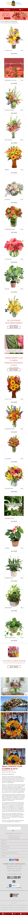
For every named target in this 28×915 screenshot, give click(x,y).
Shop (8, 10)
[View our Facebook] (10, 860)
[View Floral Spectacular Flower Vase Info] (14, 476)
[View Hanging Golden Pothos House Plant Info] (14, 625)
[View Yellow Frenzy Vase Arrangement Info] (14, 307)
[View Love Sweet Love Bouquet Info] (14, 246)
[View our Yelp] (17, 860)
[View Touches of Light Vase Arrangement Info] (14, 38)
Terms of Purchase (14, 909)
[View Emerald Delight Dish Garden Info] (14, 595)
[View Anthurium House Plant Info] (14, 535)
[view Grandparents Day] (14, 19)
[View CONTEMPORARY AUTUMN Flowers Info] (14, 217)
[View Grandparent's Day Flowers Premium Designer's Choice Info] (14, 344)
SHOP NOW (7, 18)
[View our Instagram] (15, 860)
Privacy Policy (4, 909)
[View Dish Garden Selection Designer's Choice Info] (14, 506)
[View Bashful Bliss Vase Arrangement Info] (14, 187)
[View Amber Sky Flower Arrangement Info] (14, 157)
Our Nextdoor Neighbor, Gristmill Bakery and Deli (14, 907)
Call (5, 914)
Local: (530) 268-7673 (14, 871)
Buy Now (14, 53)
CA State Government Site (21, 905)
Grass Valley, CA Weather (6, 905)
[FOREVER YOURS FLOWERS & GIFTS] (14, 6)
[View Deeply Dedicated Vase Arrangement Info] (14, 127)
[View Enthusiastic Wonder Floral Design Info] (14, 97)
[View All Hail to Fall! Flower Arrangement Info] (14, 386)
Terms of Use (23, 909)
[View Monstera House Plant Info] (14, 276)
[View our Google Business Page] (13, 860)
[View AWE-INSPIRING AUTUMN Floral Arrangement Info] (14, 416)
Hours (24, 914)
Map (14, 914)
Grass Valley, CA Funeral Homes (9, 900)
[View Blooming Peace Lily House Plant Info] (14, 565)
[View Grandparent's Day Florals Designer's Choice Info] (14, 68)
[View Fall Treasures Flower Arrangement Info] (14, 443)
